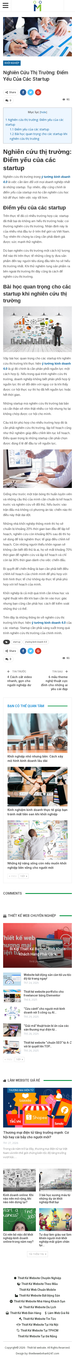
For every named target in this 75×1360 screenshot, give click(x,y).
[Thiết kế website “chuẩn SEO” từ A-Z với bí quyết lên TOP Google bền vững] (12, 1047)
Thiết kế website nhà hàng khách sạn (39, 1301)
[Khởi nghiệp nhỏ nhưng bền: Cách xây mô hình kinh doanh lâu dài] (38, 733)
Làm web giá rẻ (58, 1313)
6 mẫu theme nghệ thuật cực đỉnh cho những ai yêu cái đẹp (54, 683)
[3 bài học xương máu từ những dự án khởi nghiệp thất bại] (55, 1180)
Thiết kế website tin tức (39, 1318)
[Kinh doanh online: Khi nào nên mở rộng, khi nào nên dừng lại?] (19, 1180)
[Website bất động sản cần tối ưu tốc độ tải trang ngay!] (12, 979)
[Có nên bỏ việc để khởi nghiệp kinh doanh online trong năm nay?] (19, 1219)
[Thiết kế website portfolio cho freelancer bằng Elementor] (12, 996)
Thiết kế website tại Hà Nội (40, 1324)
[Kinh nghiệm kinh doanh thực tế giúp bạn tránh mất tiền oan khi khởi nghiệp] (38, 786)
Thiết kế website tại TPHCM (39, 1330)
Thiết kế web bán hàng (25, 1313)
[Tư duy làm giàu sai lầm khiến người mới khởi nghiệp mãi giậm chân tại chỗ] (55, 1219)
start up (16, 642)
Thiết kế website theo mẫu (39, 1284)
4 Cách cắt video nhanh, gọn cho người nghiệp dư (19, 681)
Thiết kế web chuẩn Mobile (37, 1289)
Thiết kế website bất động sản (39, 1295)
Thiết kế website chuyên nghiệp (39, 1278)
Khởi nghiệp (12, 63)
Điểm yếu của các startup (29, 129)
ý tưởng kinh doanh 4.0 (36, 642)
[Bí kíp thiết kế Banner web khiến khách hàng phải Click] (37, 945)
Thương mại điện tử (21, 1090)
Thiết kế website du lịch (39, 1307)
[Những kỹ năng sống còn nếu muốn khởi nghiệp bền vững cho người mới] (38, 840)
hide (43, 112)
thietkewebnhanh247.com (44, 1353)
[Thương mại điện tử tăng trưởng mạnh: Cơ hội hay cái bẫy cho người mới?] (37, 1107)
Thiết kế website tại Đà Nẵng (37, 1336)
